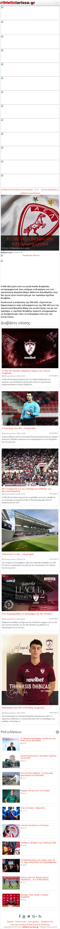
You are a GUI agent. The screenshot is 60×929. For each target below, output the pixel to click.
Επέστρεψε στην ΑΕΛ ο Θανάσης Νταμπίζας (23, 707)
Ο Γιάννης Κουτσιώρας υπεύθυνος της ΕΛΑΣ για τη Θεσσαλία (38, 739)
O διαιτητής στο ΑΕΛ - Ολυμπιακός (19, 428)
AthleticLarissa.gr (30, 927)
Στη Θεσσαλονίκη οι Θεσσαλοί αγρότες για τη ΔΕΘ (38, 757)
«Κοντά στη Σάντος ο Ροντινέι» (35, 825)
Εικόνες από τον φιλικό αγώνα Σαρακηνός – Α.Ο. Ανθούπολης (35, 878)
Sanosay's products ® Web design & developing (30, 924)
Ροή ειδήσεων (11, 732)
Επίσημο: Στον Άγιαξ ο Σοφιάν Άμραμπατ (34, 896)
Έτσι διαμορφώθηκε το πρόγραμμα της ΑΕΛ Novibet (27, 614)
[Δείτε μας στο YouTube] (23, 916)
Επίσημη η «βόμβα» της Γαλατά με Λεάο (38, 843)
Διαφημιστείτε (47, 921)
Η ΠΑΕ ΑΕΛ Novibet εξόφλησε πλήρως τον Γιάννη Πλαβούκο (26, 372)
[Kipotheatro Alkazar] (30, 255)
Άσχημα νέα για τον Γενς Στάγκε (35, 790)
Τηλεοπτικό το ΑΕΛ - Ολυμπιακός (18, 554)
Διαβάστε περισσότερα (30, 193)
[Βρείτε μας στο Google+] (34, 916)
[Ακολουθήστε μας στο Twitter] (28, 916)
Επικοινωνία (20, 921)
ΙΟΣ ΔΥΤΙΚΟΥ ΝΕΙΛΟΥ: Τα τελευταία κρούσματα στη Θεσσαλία (37, 774)
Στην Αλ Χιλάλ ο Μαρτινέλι (33, 808)
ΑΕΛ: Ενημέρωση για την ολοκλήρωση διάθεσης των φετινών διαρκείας (26, 490)
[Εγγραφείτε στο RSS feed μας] (40, 916)
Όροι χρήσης (33, 921)
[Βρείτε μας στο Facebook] (20, 916)
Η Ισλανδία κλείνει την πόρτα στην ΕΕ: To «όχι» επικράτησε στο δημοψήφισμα (39, 861)
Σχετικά (10, 921)
